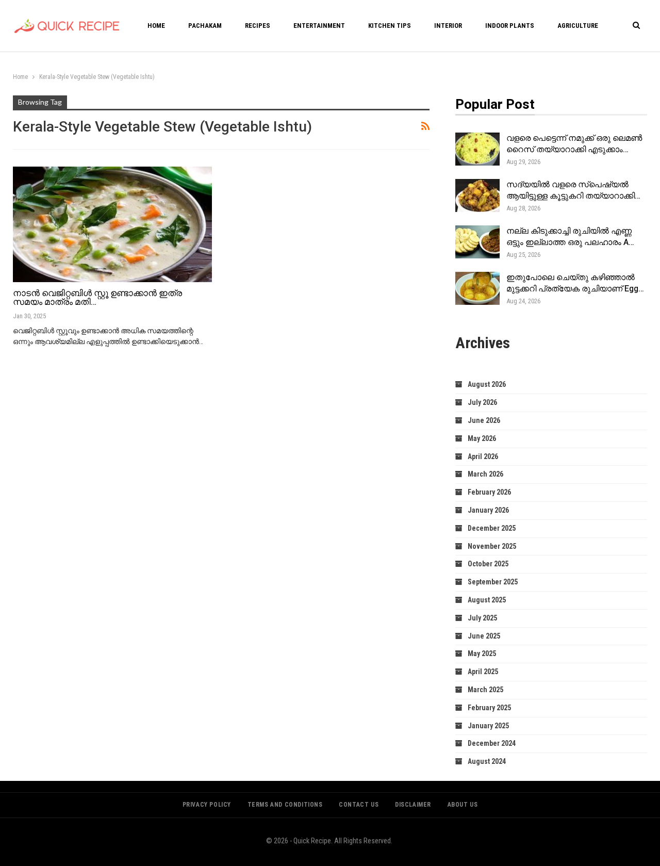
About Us (463, 804)
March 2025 (485, 689)
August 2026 (487, 384)
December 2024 (492, 743)
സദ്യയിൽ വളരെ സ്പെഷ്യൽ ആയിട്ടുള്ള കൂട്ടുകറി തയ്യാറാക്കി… (573, 190)
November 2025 (492, 546)
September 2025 (493, 582)
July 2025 (482, 618)
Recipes (257, 25)
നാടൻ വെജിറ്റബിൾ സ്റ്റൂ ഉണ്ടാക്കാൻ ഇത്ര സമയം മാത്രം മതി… (97, 297)
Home (156, 25)
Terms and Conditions (285, 804)
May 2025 (482, 653)
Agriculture (577, 25)
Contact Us (358, 804)
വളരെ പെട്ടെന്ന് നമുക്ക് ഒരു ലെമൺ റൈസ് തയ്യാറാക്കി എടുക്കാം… (574, 144)
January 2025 (488, 726)
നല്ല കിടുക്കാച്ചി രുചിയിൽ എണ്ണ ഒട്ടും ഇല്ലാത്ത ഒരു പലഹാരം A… (570, 237)
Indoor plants (509, 25)
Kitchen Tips (389, 25)
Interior (448, 25)
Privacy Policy (207, 804)
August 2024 (487, 761)
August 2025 (487, 600)
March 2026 (485, 474)
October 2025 (488, 564)
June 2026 (484, 420)
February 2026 (489, 492)
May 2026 (482, 438)
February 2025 (489, 708)
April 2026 (483, 456)
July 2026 (482, 402)
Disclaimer (413, 804)
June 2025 (484, 636)
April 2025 (483, 671)
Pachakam (205, 25)
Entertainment (319, 25)
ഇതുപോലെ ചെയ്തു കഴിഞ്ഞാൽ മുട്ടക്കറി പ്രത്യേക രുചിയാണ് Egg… (575, 283)
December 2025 (492, 528)
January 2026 (488, 510)
